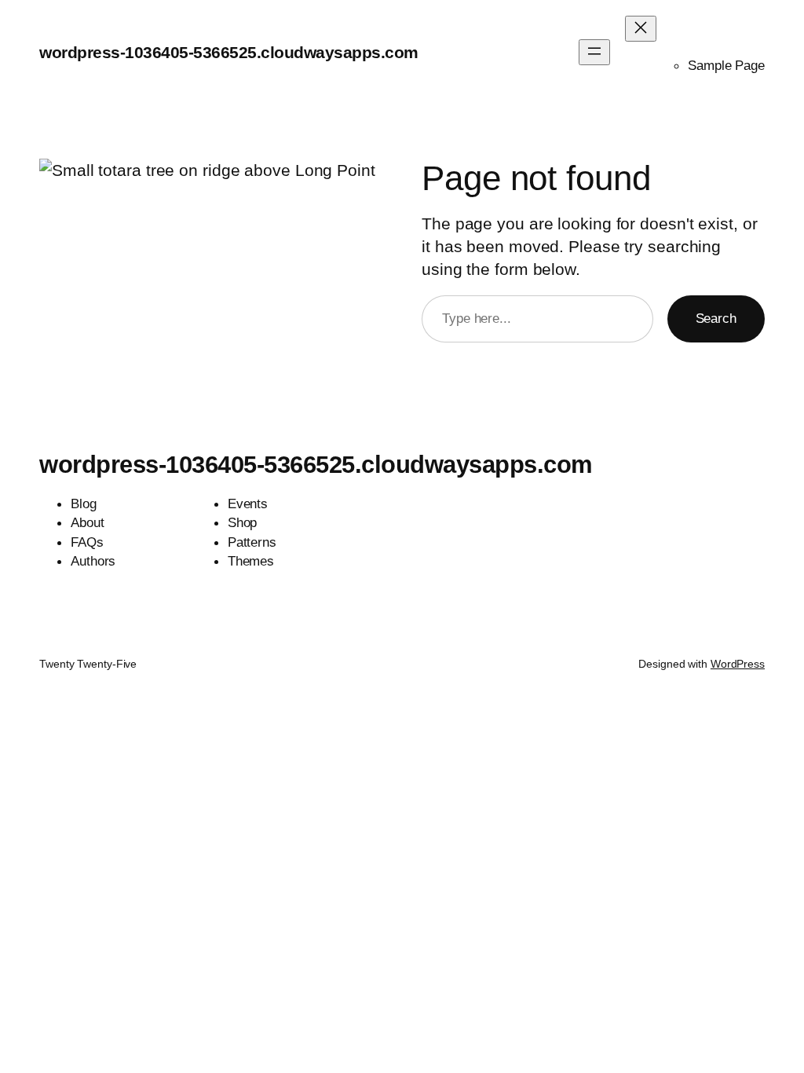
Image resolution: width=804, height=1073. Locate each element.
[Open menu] (594, 52)
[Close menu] (640, 29)
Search (716, 318)
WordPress (738, 663)
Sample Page (726, 65)
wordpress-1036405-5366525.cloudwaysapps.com (228, 52)
